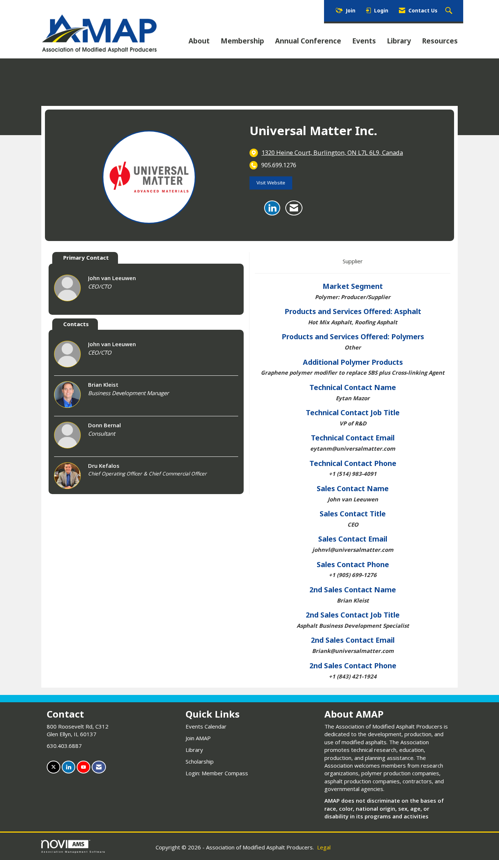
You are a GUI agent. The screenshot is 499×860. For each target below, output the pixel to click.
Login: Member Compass (217, 773)
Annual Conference (308, 41)
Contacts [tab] (76, 324)
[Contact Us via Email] (99, 767)
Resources (440, 41)
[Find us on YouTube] (83, 767)
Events (364, 41)
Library (399, 41)
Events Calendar (206, 726)
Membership (242, 41)
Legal (324, 847)
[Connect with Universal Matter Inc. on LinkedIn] (272, 208)
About (199, 41)
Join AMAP (198, 738)
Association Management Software (73, 852)
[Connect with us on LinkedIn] (68, 767)
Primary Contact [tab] (86, 257)
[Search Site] (449, 11)
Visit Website (270, 182)
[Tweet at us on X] (53, 767)
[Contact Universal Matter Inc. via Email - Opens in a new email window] (293, 208)
